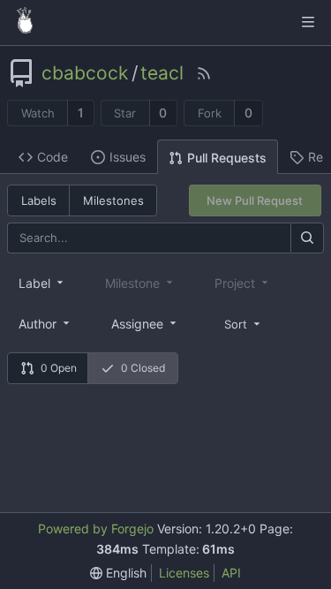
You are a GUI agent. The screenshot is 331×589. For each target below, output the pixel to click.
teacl (162, 73)
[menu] (244, 322)
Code (52, 156)
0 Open (59, 367)
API (231, 572)
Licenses (184, 572)
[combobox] (42, 282)
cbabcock (84, 73)
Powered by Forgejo (96, 528)
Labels (38, 200)
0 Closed (143, 367)
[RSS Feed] (204, 73)
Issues (127, 156)
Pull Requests (227, 157)
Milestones (113, 200)
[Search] (307, 238)
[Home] (24, 22)
